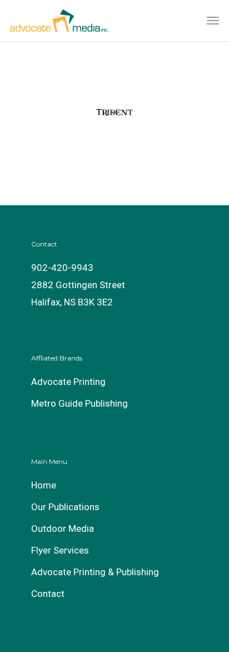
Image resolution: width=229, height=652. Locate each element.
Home (43, 485)
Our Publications (65, 506)
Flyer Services (60, 550)
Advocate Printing (68, 381)
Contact (47, 593)
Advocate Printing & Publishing (95, 571)
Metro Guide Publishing (79, 403)
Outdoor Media (62, 528)
